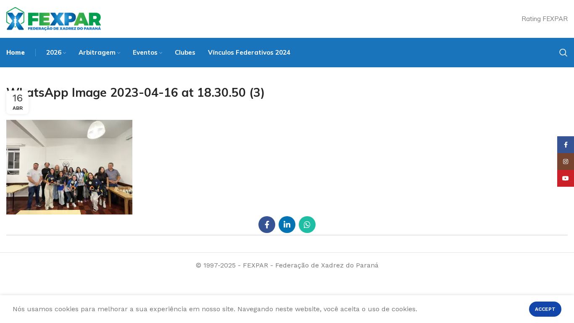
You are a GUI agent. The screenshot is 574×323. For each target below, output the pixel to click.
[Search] (563, 52)
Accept (545, 309)
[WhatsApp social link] (307, 224)
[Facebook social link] (266, 224)
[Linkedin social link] (287, 224)
